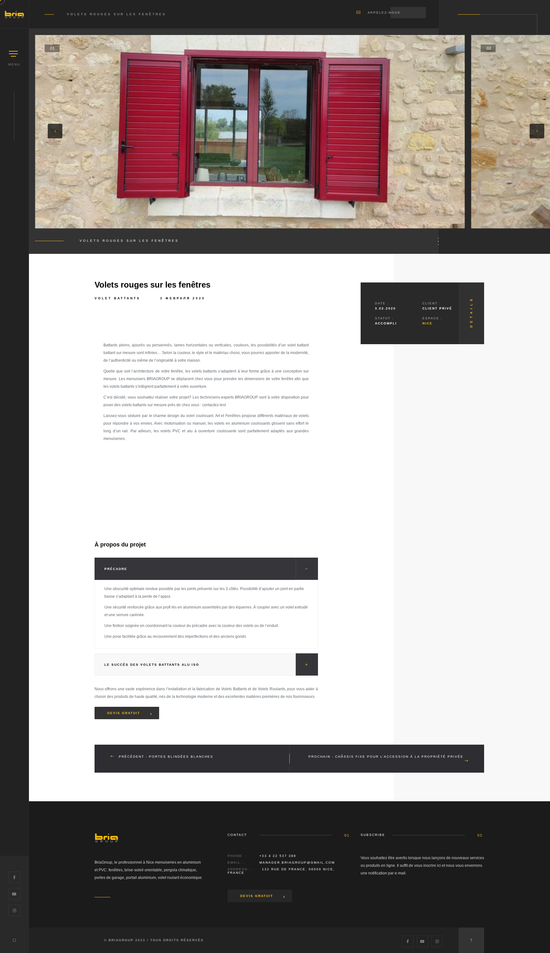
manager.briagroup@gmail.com (297, 862)
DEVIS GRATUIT (256, 896)
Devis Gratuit (123, 713)
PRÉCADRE (115, 569)
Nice (427, 323)
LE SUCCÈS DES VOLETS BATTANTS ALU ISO (151, 664)
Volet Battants (117, 298)
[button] (55, 131)
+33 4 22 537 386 (277, 856)
